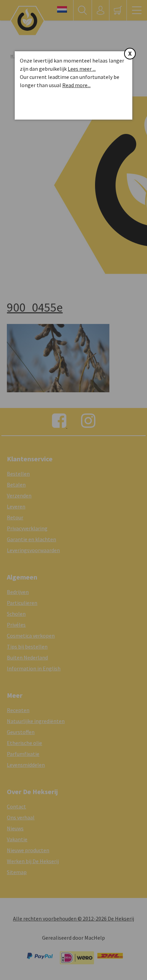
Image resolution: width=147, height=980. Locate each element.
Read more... (76, 85)
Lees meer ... (82, 68)
